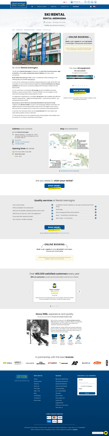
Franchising (37, 395)
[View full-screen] (59, 34)
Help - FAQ (37, 391)
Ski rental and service (62, 381)
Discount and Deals (61, 386)
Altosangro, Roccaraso (29, 29)
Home (13, 29)
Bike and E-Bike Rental (62, 379)
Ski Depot (58, 393)
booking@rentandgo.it (78, 3)
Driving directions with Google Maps (70, 171)
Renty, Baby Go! (60, 398)
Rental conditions (35, 429)
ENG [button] (66, 2)
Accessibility (47, 429)
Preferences (63, 429)
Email (80, 380)
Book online (79, 90)
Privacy (53, 429)
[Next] (57, 47)
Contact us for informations (22, 142)
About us (36, 386)
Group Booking (60, 388)
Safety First (59, 400)
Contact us (37, 398)
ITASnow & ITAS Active (62, 405)
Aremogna (38, 29)
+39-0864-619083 (19, 144)
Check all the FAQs (64, 233)
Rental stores (41, 6)
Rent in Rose (59, 395)
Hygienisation (59, 403)
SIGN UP (87, 393)
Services (53, 6)
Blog (35, 393)
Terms (42, 429)
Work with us (59, 407)
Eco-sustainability (61, 391)
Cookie (57, 429)
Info (51, 25)
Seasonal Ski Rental (61, 384)
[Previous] (15, 47)
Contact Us (64, 6)
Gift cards (37, 388)
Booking (76, 6)
